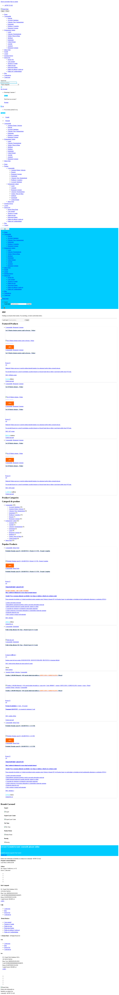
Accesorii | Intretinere (13, 20)
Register (6, 102)
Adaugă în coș (9, 624)
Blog (5, 73)
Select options (9, 669)
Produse (6, 166)
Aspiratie (10, 44)
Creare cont (4, 855)
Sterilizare (10, 38)
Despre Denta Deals (13, 209)
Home (5, 14)
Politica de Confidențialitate (15, 71)
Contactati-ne (7, 75)
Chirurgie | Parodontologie (14, 34)
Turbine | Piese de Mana (14, 36)
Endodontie (11, 24)
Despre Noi (7, 57)
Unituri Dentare (12, 42)
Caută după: (7, 304)
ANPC (2, 901)
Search (6, 302)
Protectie (10, 18)
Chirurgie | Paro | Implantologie (16, 22)
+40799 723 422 (8, 5)
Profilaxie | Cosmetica (13, 26)
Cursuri (6, 53)
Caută (29, 304)
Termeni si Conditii (12, 63)
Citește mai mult (9, 381)
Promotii (7, 120)
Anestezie (10, 46)
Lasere (9, 32)
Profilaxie (10, 149)
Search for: (3, 80)
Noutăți (6, 51)
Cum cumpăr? (11, 61)
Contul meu (7, 77)
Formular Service (8, 55)
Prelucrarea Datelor (13, 67)
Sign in (6, 96)
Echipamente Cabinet (9, 30)
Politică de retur (12, 65)
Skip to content (14, 1)
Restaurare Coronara (13, 28)
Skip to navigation (5, 1)
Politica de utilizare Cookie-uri (15, 69)
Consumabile (7, 16)
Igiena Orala (7, 50)
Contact (6, 225)
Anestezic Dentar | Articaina (15, 125)
